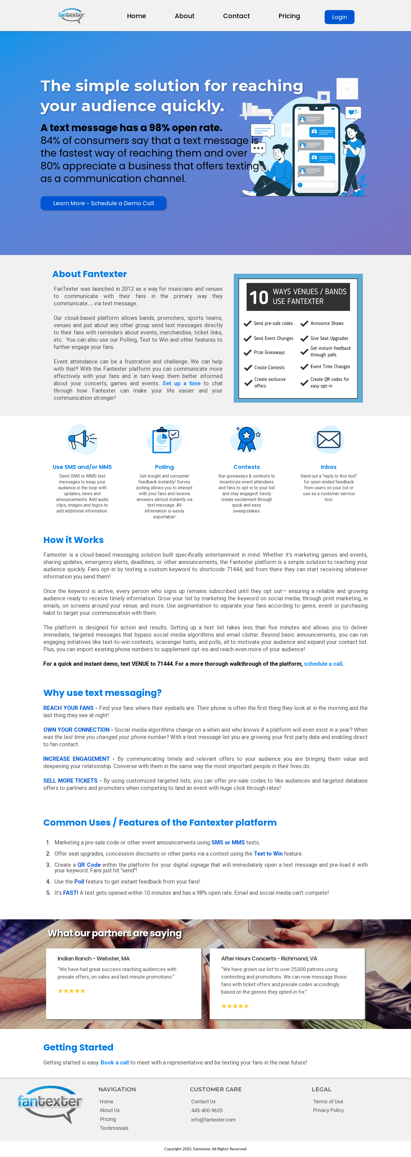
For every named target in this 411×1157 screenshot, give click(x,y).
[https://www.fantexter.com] (71, 16)
